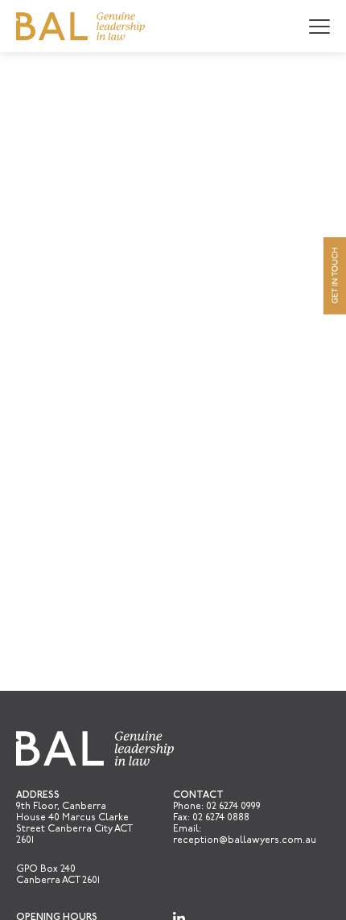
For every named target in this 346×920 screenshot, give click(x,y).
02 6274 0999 (233, 806)
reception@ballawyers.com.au (244, 840)
